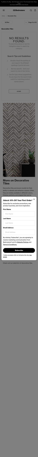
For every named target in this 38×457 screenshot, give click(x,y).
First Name (7, 209)
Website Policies (22, 242)
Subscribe (19, 250)
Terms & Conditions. (10, 244)
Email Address (8, 228)
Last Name (7, 218)
